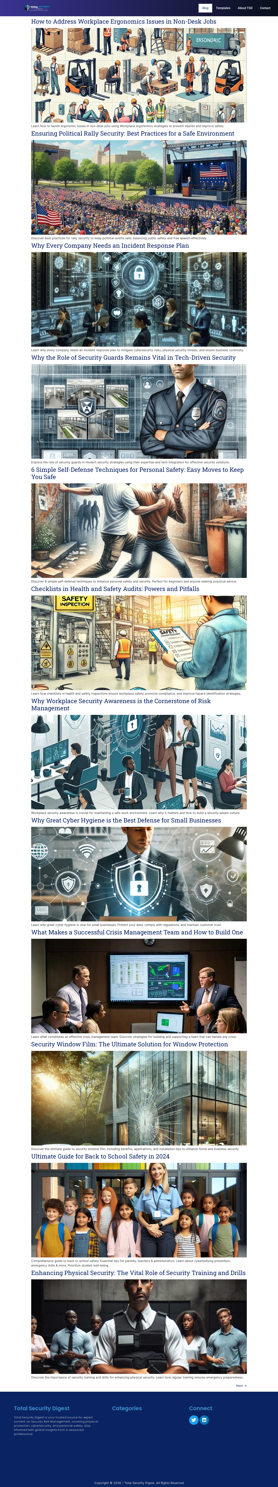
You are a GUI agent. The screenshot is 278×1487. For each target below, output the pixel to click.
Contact (265, 8)
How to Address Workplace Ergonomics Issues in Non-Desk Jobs (123, 21)
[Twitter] (194, 1420)
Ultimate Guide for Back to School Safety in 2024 (100, 1156)
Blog (205, 8)
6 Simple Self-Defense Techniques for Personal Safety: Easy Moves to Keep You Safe (137, 473)
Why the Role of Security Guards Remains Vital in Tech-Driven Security (133, 357)
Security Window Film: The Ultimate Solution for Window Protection (129, 1044)
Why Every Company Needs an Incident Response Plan (110, 245)
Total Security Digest (41, 1408)
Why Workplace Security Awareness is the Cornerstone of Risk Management (121, 704)
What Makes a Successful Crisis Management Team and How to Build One (137, 932)
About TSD (245, 8)
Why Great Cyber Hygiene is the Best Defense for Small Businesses (126, 820)
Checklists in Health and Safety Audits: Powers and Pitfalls (115, 589)
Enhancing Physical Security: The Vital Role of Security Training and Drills (138, 1273)
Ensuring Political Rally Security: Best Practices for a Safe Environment (132, 133)
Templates (223, 8)
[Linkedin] (204, 1420)
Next (241, 1386)
